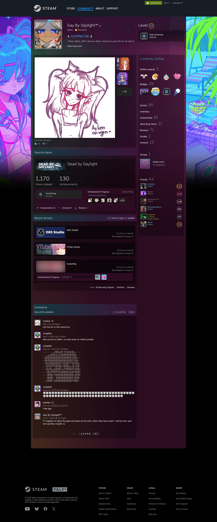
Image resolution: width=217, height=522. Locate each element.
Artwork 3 (67, 208)
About (99, 8)
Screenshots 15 (48, 208)
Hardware (131, 503)
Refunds (153, 514)
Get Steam (181, 493)
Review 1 (83, 208)
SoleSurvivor (159, 162)
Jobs (129, 498)
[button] (161, 25)
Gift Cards (103, 514)
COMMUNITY (85, 8)
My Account (182, 509)
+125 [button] (122, 200)
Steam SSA (104, 498)
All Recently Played (105, 287)
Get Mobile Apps (184, 498)
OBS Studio (72, 230)
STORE (71, 8)
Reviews (131, 287)
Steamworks (104, 503)
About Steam (105, 493)
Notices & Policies (157, 503)
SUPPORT (112, 8)
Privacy (152, 493)
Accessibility (154, 498)
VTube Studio (73, 247)
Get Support (182, 503)
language (176, 3)
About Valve (133, 493)
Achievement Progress (98, 191)
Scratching (51, 193)
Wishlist (120, 287)
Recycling (131, 509)
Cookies (152, 509)
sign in (166, 3)
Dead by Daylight (82, 163)
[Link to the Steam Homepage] (45, 11)
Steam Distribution (108, 509)
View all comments (43, 312)
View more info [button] (74, 46)
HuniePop (71, 263)
